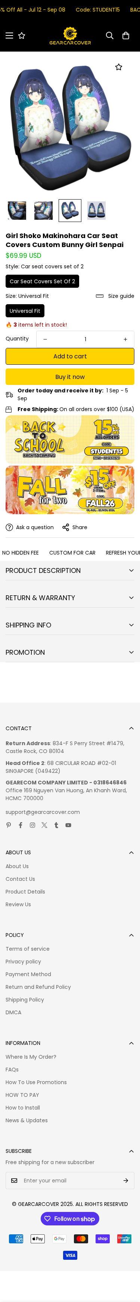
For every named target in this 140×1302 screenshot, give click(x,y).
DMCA (13, 1012)
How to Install (23, 1107)
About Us (17, 866)
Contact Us (20, 879)
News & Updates (27, 1120)
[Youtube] (68, 825)
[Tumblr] (56, 825)
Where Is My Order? (31, 1057)
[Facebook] (21, 825)
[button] (125, 35)
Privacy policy (23, 961)
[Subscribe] (126, 1180)
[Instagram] (32, 825)
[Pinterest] (9, 825)
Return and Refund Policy (38, 987)
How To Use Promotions (36, 1082)
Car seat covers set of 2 (42, 281)
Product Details (25, 891)
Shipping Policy (25, 999)
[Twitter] (44, 825)
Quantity (17, 338)
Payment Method (28, 974)
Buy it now (70, 377)
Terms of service (28, 949)
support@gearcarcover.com (43, 812)
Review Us (18, 904)
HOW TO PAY (22, 1095)
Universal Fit (25, 311)
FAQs (12, 1069)
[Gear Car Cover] (70, 35)
